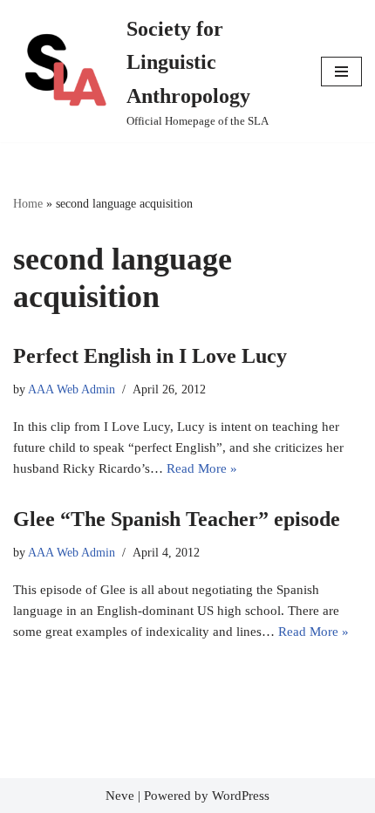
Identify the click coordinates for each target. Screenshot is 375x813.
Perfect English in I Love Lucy (150, 356)
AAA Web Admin (71, 389)
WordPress (240, 796)
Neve (120, 796)
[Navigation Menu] (341, 71)
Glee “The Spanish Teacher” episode (176, 519)
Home (28, 203)
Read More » (202, 468)
